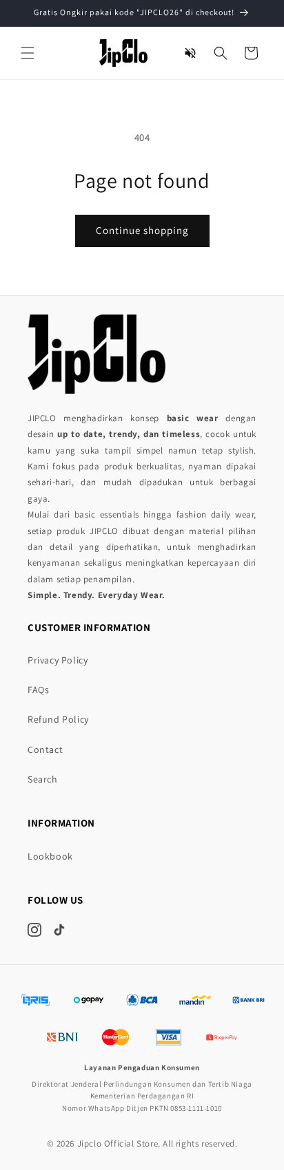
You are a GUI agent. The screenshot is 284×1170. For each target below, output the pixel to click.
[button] (27, 53)
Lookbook (50, 856)
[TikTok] (59, 930)
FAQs (38, 689)
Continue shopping (142, 230)
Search (43, 779)
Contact (45, 749)
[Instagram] (34, 930)
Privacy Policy (58, 660)
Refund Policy (58, 719)
